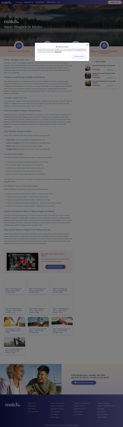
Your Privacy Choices (79, 56)
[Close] (87, 45)
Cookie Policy (58, 52)
